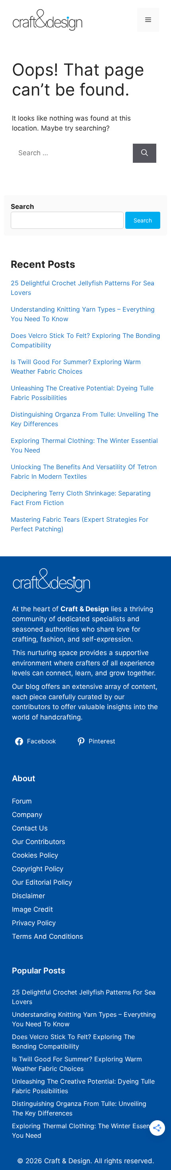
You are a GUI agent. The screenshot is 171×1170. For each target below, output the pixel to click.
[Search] (144, 153)
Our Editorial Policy (42, 882)
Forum (22, 801)
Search (22, 207)
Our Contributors (38, 842)
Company (27, 815)
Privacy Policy (34, 923)
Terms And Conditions (47, 936)
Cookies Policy (35, 855)
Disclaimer (28, 896)
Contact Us (30, 828)
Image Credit (32, 909)
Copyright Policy (37, 869)
